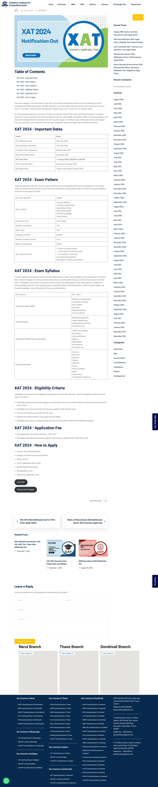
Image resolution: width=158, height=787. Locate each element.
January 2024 (119, 238)
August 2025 (118, 153)
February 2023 (119, 287)
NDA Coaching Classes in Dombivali (94, 761)
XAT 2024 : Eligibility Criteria (27, 89)
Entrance (104, 4)
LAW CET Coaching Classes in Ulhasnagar (31, 746)
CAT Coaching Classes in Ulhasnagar (29, 738)
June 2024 (118, 215)
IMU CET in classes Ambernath (59, 779)
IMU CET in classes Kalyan (58, 757)
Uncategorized (119, 376)
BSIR (82, 4)
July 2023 (117, 264)
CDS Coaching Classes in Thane (60, 731)
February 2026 (119, 126)
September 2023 (120, 256)
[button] (6, 781)
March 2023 (118, 282)
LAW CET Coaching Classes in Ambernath (63, 783)
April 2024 (118, 224)
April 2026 (118, 117)
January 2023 (119, 291)
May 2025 (117, 166)
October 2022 (119, 305)
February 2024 (119, 233)
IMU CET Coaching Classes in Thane (61, 739)
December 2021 (120, 331)
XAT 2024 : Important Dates (27, 78)
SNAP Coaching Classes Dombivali (93, 724)
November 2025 (120, 139)
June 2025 (118, 162)
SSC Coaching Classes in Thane (60, 716)
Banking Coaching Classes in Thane (61, 735)
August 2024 (118, 206)
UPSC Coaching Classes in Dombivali (94, 704)
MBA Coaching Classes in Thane (60, 712)
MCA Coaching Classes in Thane (60, 727)
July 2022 (117, 318)
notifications (118, 367)
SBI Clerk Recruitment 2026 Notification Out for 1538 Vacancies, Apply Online (127, 57)
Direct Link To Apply (25, 489)
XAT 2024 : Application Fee (27, 93)
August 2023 (118, 260)
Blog (115, 353)
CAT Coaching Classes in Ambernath (61, 775)
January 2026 (119, 130)
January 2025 (119, 184)
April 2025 (118, 171)
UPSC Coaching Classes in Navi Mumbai (30, 704)
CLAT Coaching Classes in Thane (60, 720)
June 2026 (118, 108)
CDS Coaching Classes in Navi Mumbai (30, 720)
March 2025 (118, 175)
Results (116, 371)
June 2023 (118, 269)
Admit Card (118, 349)
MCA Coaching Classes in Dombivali (94, 772)
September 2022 (120, 309)
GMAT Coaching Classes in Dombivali (94, 731)
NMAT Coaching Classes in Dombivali (94, 720)
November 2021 (120, 336)
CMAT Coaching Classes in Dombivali (94, 739)
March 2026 (118, 122)
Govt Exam (62, 4)
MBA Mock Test (155, 421)
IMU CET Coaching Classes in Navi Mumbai (31, 712)
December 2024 (120, 189)
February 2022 (119, 323)
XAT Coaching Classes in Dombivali (93, 735)
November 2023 (120, 247)
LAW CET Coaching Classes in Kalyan (61, 761)
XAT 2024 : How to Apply (26, 97)
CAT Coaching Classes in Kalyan (60, 753)
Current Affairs (119, 358)
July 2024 (117, 211)
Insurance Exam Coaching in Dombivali (94, 757)
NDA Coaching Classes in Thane (60, 724)
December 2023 (120, 242)
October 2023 (119, 251)
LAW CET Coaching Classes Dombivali (94, 780)
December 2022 (120, 296)
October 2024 (119, 197)
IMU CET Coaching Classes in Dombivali (95, 776)
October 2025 (119, 144)
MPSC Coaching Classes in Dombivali (94, 708)
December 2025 (120, 135)
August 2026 (118, 99)
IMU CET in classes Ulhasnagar (27, 742)
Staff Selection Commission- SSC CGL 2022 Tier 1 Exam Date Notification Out (27, 544)
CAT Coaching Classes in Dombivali (93, 716)
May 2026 (117, 113)
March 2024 (118, 229)
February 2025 (119, 180)
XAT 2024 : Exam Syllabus (27, 85)
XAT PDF (21, 482)
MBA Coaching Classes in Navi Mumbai (30, 708)
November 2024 (120, 193)
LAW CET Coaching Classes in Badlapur (30, 768)
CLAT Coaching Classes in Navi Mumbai (30, 716)
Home (51, 4)
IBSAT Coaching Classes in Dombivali (94, 743)
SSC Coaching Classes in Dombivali (93, 712)
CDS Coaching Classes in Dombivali (93, 765)
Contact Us (155, 580)
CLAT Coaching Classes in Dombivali (94, 769)
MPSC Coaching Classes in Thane (60, 708)
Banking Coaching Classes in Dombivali (95, 747)
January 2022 (119, 327)
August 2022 (118, 314)
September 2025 (120, 148)
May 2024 (117, 220)
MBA (73, 4)
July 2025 (117, 157)
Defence (93, 4)
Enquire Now (136, 4)
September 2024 (120, 202)
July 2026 (117, 104)
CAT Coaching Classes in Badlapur (28, 760)
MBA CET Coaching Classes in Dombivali (95, 727)
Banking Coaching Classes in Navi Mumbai (31, 724)
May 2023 (117, 273)
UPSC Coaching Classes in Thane (60, 704)
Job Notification (120, 362)
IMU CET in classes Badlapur (27, 764)
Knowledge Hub (120, 4)
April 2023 (118, 278)
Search (138, 17)
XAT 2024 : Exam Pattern (26, 82)
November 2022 (120, 300)
